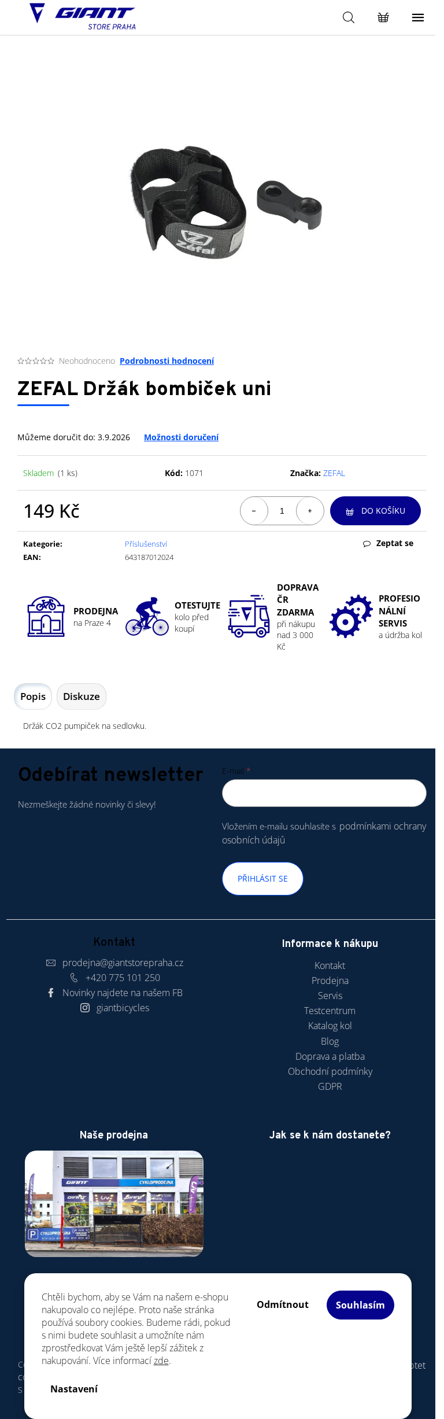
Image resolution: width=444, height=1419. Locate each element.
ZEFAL (334, 472)
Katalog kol (330, 1025)
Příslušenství (146, 544)
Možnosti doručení (181, 437)
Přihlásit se (263, 878)
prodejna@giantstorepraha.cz (122, 962)
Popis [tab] (33, 696)
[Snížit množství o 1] (254, 511)
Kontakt (329, 965)
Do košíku (383, 510)
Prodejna (330, 980)
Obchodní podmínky (330, 1071)
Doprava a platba (330, 1056)
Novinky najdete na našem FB (122, 992)
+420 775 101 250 (123, 977)
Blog (330, 1041)
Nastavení (74, 1389)
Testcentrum (330, 1010)
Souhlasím (360, 1305)
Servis (330, 995)
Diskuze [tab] (81, 696)
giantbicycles (123, 1007)
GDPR (330, 1086)
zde (161, 1360)
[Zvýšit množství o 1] (310, 511)
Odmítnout (283, 1304)
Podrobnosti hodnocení (167, 360)
